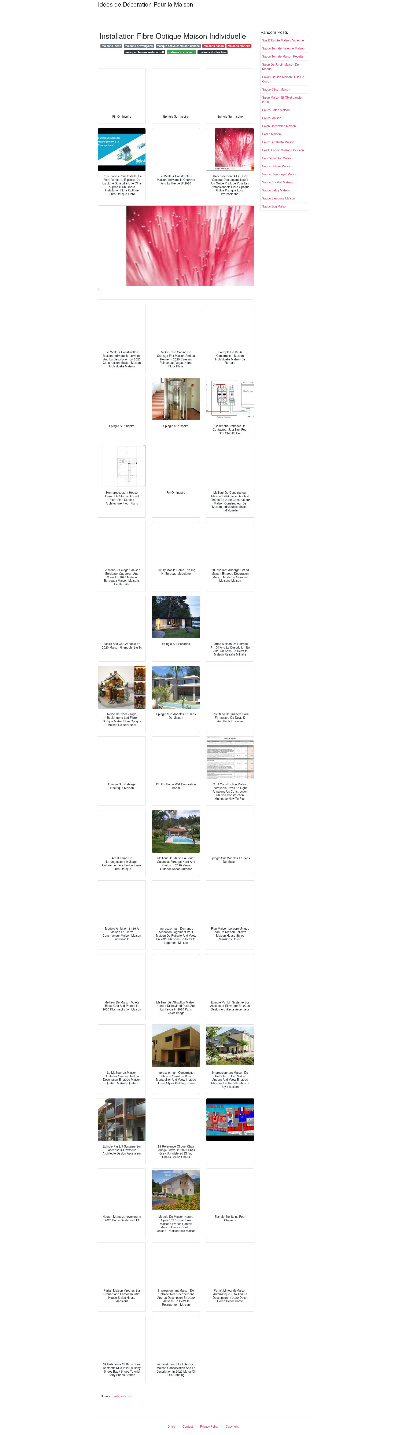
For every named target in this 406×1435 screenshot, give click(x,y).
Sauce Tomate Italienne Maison (283, 48)
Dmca (171, 1426)
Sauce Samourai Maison (278, 198)
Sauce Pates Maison (276, 110)
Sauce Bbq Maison (274, 206)
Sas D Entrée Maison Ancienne (283, 40)
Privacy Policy (209, 1426)
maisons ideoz (111, 46)
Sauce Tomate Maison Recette (282, 56)
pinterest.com (122, 1396)
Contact (187, 1426)
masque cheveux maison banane (178, 46)
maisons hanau (214, 46)
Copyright (232, 1426)
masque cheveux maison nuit (144, 52)
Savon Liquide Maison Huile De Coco (283, 79)
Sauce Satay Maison (276, 190)
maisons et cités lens (212, 52)
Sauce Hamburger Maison (279, 174)
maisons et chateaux (181, 52)
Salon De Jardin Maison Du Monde (280, 66)
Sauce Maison (271, 118)
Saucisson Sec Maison (277, 158)
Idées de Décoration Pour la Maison (145, 4)
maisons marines (239, 46)
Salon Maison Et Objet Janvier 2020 (282, 99)
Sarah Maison (271, 134)
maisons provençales (139, 46)
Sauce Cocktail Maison (277, 182)
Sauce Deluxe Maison (276, 166)
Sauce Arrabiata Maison (278, 142)
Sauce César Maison (276, 89)
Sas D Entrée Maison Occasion (283, 150)
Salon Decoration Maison (279, 126)
